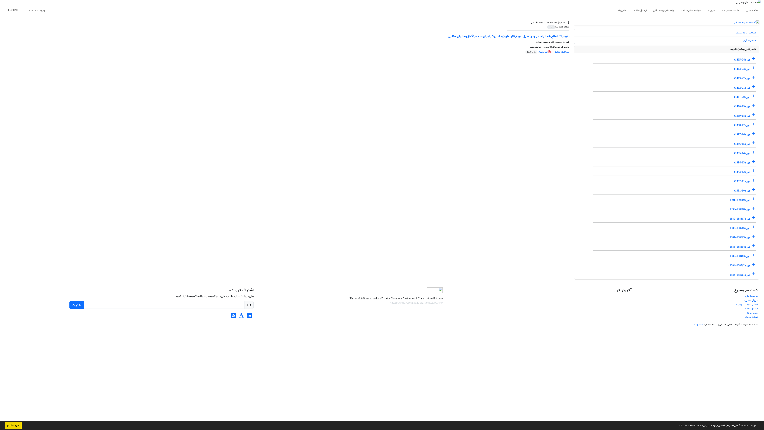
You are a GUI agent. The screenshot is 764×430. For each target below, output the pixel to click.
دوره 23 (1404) (742, 69)
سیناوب (698, 324)
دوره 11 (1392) (742, 181)
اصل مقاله (537, 51)
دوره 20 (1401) (742, 97)
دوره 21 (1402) (742, 87)
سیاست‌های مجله (692, 10)
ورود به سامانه (37, 10)
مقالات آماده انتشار (746, 32)
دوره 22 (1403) (742, 78)
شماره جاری (749, 40)
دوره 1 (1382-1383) (739, 275)
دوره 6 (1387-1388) (739, 228)
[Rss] (233, 316)
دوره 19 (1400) (742, 106)
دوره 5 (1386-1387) (739, 237)
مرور (712, 10)
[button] (676, 425)
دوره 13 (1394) (742, 162)
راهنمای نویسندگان (663, 10)
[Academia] (241, 316)
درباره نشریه (751, 300)
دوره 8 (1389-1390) (739, 209)
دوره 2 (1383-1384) (739, 265)
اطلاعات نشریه (731, 10)
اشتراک (76, 305)
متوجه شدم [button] (13, 425)
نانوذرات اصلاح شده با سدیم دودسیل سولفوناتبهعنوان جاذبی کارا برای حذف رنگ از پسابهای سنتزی (508, 36)
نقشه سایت (751, 317)
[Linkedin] (249, 316)
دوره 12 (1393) (742, 172)
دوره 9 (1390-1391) (739, 200)
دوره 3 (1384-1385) (739, 256)
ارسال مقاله (640, 10)
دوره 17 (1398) (742, 125)
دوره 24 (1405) (742, 59)
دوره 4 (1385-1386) (739, 246)
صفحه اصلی (752, 10)
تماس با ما (622, 10)
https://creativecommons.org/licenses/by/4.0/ (416, 302)
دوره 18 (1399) (742, 115)
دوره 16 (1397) (742, 134)
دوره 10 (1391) (742, 190)
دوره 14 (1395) (742, 153)
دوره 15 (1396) (742, 144)
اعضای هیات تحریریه (747, 304)
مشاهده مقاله (562, 51)
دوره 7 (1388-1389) (739, 218)
